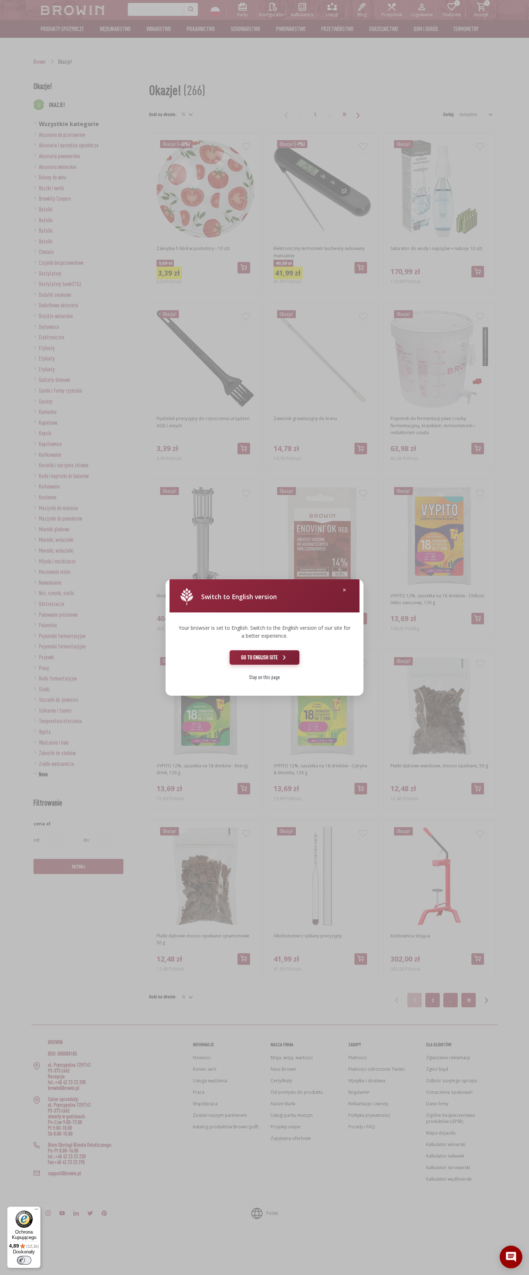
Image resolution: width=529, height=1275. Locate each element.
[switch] (24, 1260)
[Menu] (36, 1211)
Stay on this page (264, 677)
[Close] (344, 590)
